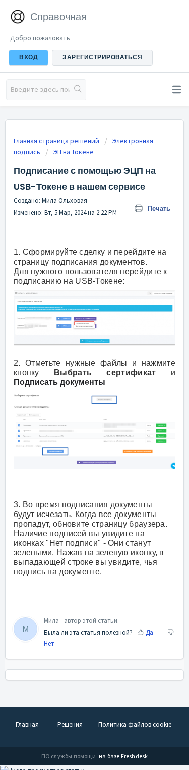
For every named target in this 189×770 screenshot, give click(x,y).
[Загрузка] (76, 383)
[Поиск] (78, 90)
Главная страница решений (57, 140)
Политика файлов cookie (134, 724)
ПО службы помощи (69, 756)
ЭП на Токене (73, 151)
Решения (70, 724)
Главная (27, 724)
